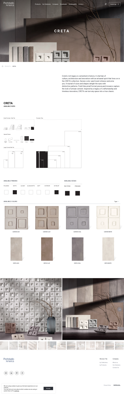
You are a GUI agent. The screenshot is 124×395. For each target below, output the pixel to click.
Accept (48, 388)
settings (16, 391)
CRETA (14, 66)
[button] (119, 309)
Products (8, 66)
